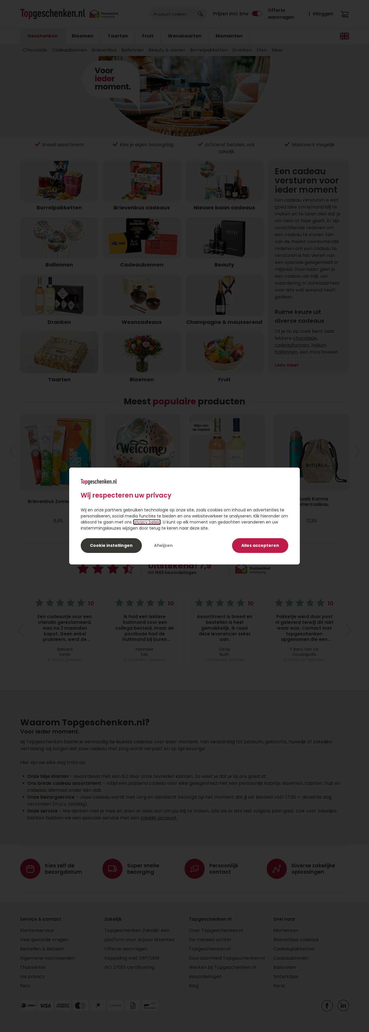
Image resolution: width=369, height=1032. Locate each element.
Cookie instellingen (111, 545)
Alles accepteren (260, 545)
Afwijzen (163, 545)
